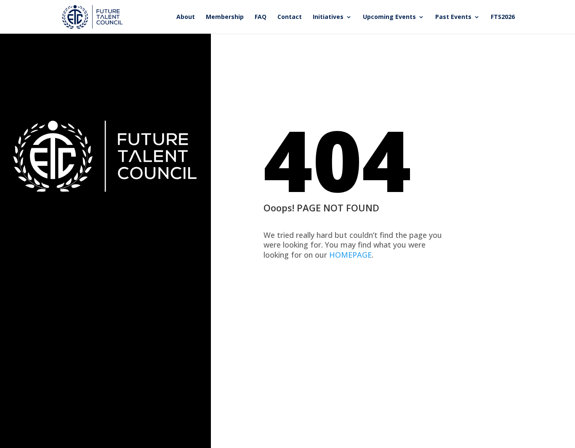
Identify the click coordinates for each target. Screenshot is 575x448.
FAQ (260, 17)
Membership (225, 17)
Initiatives (328, 17)
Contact (289, 17)
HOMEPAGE (350, 255)
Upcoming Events (389, 17)
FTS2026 (503, 17)
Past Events (453, 17)
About (185, 17)
